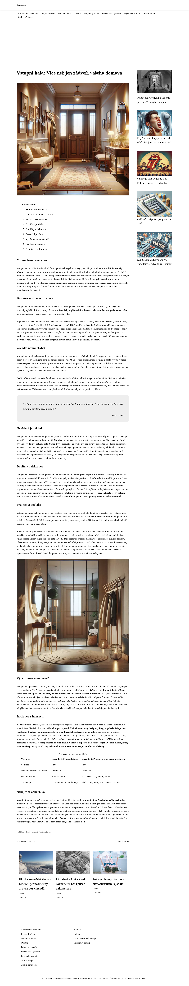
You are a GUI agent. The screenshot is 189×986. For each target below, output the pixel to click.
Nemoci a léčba (64, 13)
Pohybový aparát (92, 13)
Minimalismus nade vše (37, 209)
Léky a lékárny (48, 13)
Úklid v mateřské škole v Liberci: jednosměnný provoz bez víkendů (35, 884)
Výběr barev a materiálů (37, 239)
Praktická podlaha (34, 234)
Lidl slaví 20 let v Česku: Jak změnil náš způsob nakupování (72, 884)
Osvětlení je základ (35, 224)
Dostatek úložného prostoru (39, 214)
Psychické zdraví (132, 13)
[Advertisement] (94, 38)
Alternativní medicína (28, 13)
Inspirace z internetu (35, 244)
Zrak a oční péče (26, 17)
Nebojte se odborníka (36, 249)
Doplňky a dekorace (36, 229)
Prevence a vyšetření (111, 13)
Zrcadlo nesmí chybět (36, 219)
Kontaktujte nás (45, 832)
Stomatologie (148, 13)
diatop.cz (21, 5)
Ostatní (78, 13)
